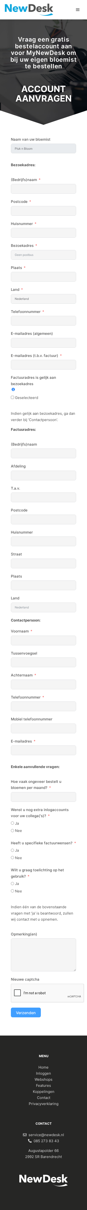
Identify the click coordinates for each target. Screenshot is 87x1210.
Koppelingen (43, 1091)
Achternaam (22, 675)
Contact (43, 1097)
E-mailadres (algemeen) (32, 333)
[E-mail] (25, 1135)
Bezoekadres (22, 245)
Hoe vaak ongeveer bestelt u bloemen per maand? (36, 784)
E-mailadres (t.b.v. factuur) (34, 355)
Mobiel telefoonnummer (31, 719)
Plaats (16, 267)
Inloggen (43, 1073)
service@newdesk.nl (46, 1134)
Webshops (43, 1079)
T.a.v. (15, 488)
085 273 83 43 (46, 1141)
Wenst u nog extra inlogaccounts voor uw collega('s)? (40, 812)
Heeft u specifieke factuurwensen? (41, 843)
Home (43, 1067)
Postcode (19, 201)
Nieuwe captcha (25, 979)
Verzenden (26, 1012)
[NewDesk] (29, 9)
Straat (16, 554)
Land (15, 289)
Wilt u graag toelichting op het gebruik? (37, 873)
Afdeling (18, 466)
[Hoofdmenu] (77, 10)
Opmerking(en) (24, 934)
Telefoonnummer (26, 311)
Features (43, 1085)
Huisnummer (22, 223)
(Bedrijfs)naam (24, 179)
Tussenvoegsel (24, 653)
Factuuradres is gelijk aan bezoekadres (33, 380)
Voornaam (20, 631)
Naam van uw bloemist (31, 139)
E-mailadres (21, 741)
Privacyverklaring (43, 1103)
